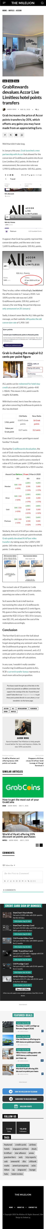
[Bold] (4, 881)
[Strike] (13, 881)
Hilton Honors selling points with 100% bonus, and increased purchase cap (28, 1055)
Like (9, 1122)
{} (31, 881)
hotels (13, 711)
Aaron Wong (11, 109)
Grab (4, 81)
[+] (34, 881)
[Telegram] (16, 135)
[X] (10, 135)
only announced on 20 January (16, 308)
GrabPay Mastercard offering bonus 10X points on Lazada (10, 760)
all (13, 708)
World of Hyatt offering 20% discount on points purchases (18, 835)
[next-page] (41, 845)
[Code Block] (25, 881)
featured (33, 708)
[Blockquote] (22, 881)
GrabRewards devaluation (24, 448)
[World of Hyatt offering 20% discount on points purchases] (23, 822)
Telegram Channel (29, 695)
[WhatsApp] (21, 135)
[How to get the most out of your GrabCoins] (23, 787)
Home (4, 10)
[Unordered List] (19, 881)
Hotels (11, 10)
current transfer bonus (18, 671)
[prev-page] (37, 845)
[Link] (28, 881)
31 (42, 1060)
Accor (19, 10)
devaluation (22, 708)
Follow (23, 1122)
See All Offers (23, 989)
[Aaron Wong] (4, 109)
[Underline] (10, 881)
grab (6, 711)
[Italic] (7, 881)
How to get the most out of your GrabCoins (20, 801)
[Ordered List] (16, 881)
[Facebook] (4, 135)
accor (6, 708)
